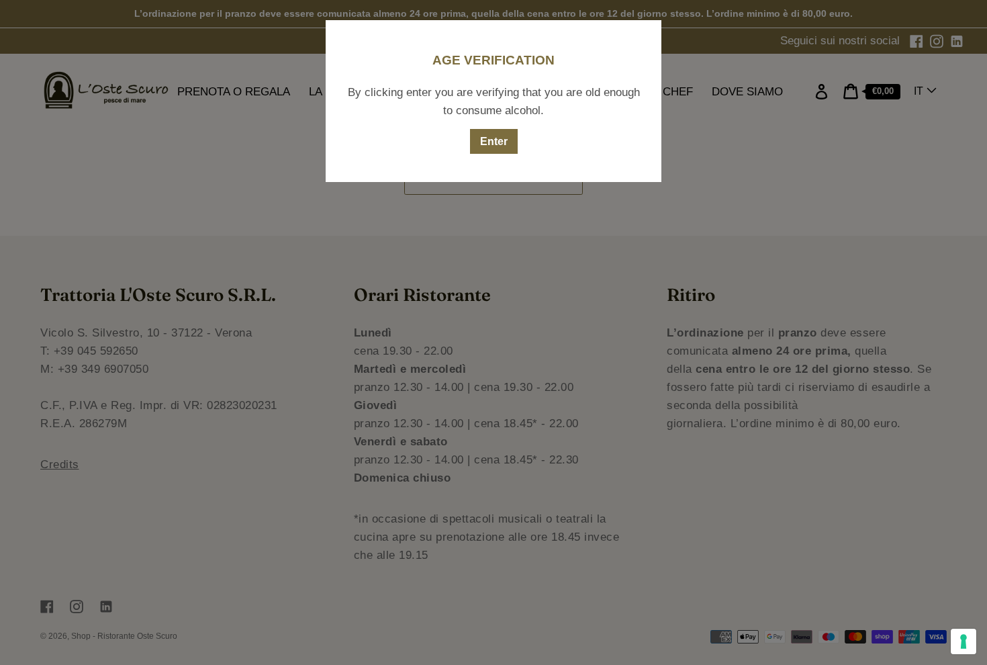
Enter (494, 141)
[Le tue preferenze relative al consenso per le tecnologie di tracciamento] (963, 641)
